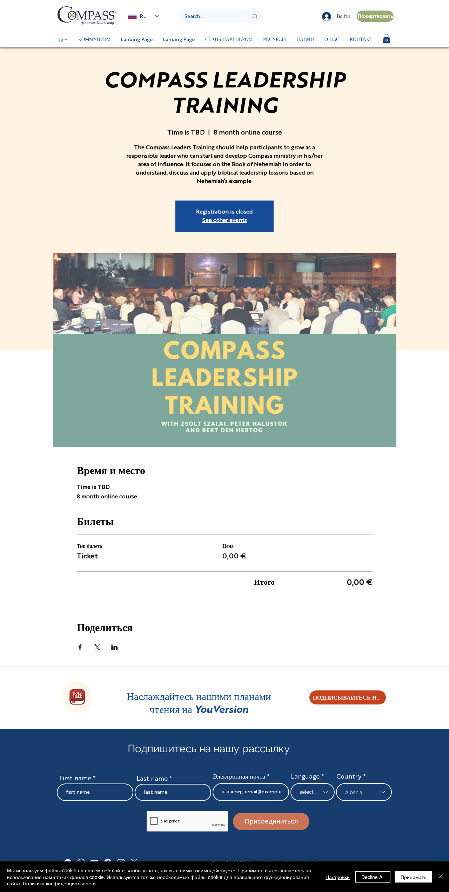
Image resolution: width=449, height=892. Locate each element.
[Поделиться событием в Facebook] (80, 647)
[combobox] (364, 792)
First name (75, 778)
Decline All (372, 876)
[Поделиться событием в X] (97, 647)
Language (305, 777)
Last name (152, 779)
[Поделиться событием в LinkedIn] (114, 647)
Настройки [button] (338, 876)
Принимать (413, 876)
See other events (224, 220)
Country (348, 777)
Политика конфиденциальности (59, 883)
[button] (386, 38)
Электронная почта (239, 777)
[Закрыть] (440, 876)
